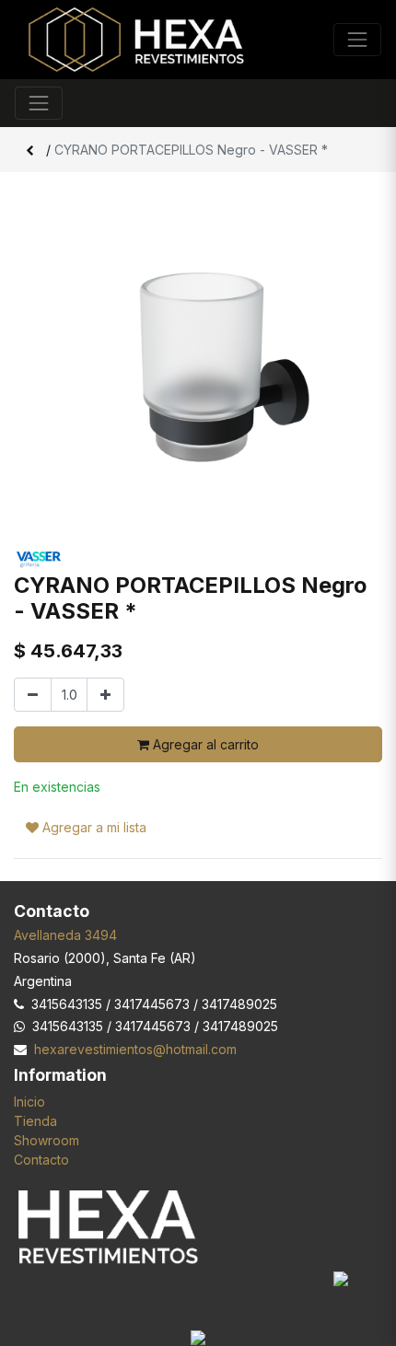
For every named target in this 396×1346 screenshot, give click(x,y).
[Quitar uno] (33, 695)
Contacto (41, 1159)
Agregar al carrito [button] (204, 744)
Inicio (29, 1101)
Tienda (35, 1121)
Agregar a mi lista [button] (92, 827)
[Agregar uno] (105, 695)
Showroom (46, 1140)
